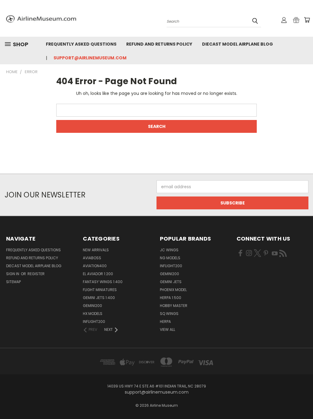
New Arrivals (96, 250)
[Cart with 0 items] (307, 20)
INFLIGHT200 (94, 321)
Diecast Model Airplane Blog (237, 44)
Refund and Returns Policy (159, 44)
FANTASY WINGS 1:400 (103, 281)
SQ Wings (169, 313)
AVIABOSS (92, 257)
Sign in (13, 273)
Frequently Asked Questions (81, 44)
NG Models (170, 257)
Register (36, 273)
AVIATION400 (95, 265)
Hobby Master (173, 305)
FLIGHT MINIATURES (100, 289)
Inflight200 (171, 265)
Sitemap (13, 281)
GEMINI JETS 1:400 (99, 297)
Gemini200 (169, 273)
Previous (303, 399)
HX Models (92, 313)
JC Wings (169, 250)
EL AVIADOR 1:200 (98, 273)
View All (167, 329)
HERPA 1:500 (170, 297)
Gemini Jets (171, 281)
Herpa (165, 321)
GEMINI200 (92, 305)
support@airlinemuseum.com (90, 58)
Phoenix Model (173, 289)
